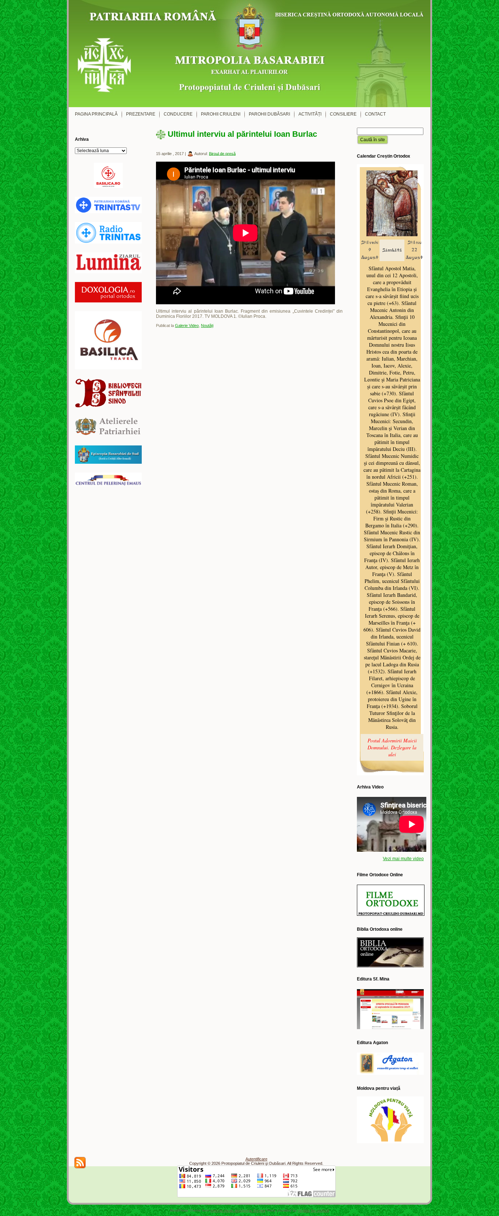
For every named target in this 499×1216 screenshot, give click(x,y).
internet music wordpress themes (238, 1210)
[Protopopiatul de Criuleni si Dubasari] (249, 53)
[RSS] (80, 1162)
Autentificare (256, 1159)
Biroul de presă (222, 153)
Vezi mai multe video (403, 858)
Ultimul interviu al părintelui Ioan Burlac (242, 134)
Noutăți (207, 325)
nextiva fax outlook (314, 1210)
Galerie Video (187, 325)
